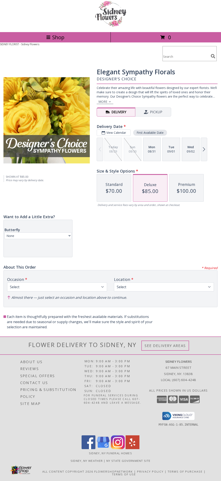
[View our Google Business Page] (103, 448)
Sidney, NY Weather (87, 461)
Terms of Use (124, 474)
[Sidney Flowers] (110, 26)
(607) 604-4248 (184, 380)
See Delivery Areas (165, 345)
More (102, 102)
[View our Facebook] (88, 448)
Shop (58, 37)
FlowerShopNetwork (113, 471)
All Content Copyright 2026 (67, 471)
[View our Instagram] (118, 448)
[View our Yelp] (132, 448)
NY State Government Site (128, 461)
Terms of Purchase (185, 471)
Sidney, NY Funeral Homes (110, 453)
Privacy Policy (150, 471)
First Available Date (150, 133)
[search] (213, 56)
